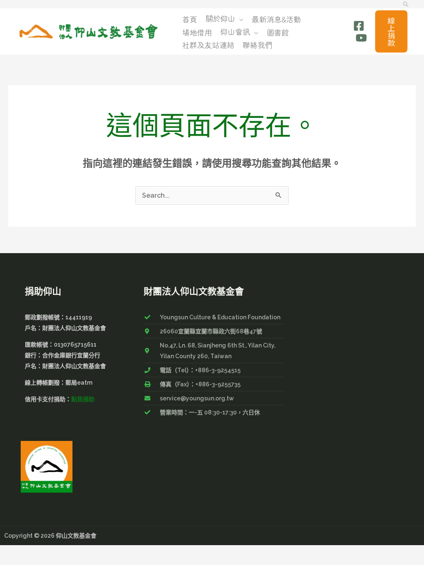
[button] (406, 4)
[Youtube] (361, 37)
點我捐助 (82, 399)
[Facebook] (358, 25)
